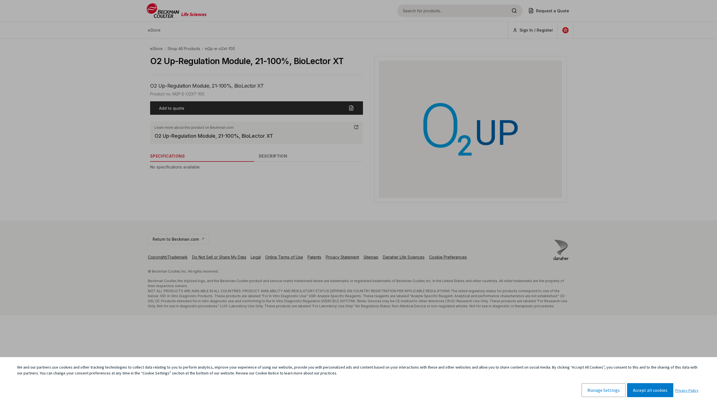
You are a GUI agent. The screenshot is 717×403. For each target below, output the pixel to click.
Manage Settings (603, 390)
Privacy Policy (687, 390)
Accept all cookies (650, 390)
